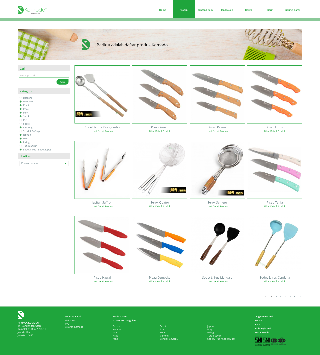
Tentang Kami (205, 9)
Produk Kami (119, 316)
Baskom (27, 97)
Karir (270, 9)
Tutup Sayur (30, 145)
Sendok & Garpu (32, 131)
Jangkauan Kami (264, 316)
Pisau (26, 109)
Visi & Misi (70, 320)
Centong (27, 127)
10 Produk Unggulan (124, 320)
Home (162, 9)
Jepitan (27, 134)
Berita (248, 9)
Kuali (26, 105)
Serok (26, 116)
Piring (26, 142)
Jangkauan (227, 9)
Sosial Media (262, 332)
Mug (25, 138)
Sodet (26, 123)
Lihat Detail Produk (102, 131)
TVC (67, 323)
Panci (26, 112)
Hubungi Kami (292, 9)
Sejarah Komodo (74, 326)
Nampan (28, 101)
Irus (25, 120)
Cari (62, 82)
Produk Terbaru (29, 163)
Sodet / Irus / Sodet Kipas (37, 149)
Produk (184, 9)
